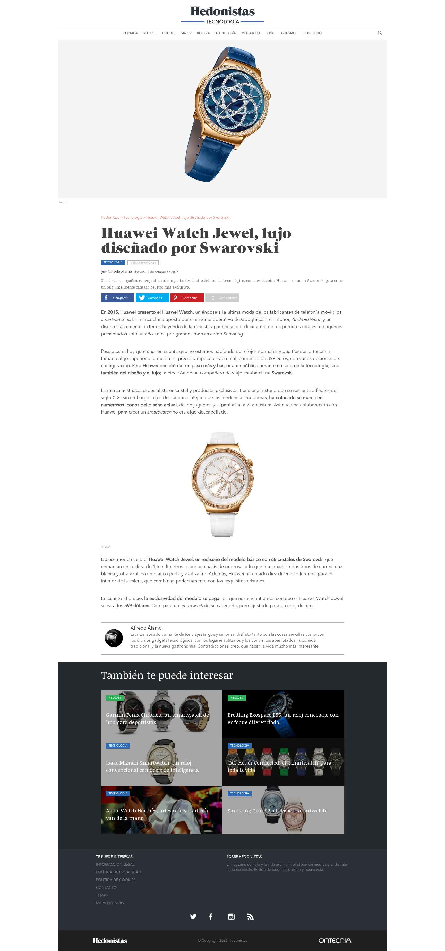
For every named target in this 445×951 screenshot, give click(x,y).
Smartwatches (144, 263)
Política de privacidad (118, 872)
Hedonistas (222, 12)
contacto (106, 888)
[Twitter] (194, 917)
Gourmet (289, 33)
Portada (130, 33)
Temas (102, 895)
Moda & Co (251, 33)
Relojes (149, 33)
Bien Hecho (312, 33)
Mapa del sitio (110, 903)
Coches (168, 33)
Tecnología (226, 33)
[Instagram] (232, 917)
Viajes (186, 33)
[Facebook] (213, 917)
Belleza (203, 33)
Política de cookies (115, 880)
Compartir (120, 298)
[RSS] (251, 917)
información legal (115, 864)
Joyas (270, 33)
